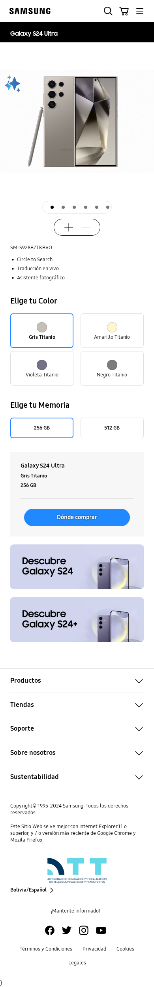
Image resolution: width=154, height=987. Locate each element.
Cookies (125, 949)
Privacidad (94, 949)
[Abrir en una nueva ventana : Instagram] (84, 930)
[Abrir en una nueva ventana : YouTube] (101, 930)
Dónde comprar (77, 517)
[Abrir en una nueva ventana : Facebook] (50, 930)
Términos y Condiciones (46, 949)
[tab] (52, 207)
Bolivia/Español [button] (28, 890)
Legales (77, 963)
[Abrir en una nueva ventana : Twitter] (67, 930)
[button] (108, 11)
